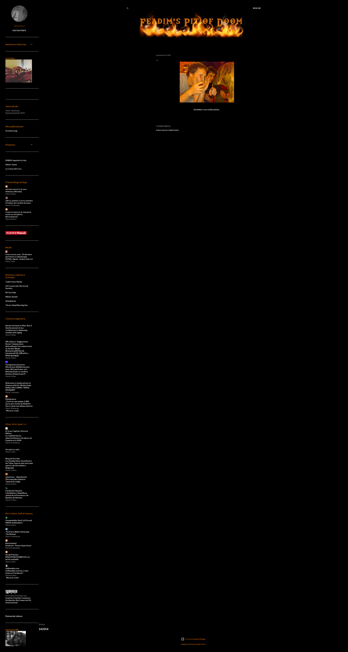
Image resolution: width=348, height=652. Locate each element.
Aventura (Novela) (13, 191)
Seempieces (10, 301)
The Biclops (10, 534)
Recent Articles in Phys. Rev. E (18, 325)
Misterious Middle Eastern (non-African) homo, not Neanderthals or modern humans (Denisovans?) (17, 370)
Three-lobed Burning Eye (16, 305)
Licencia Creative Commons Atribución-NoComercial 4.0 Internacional (18, 600)
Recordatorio (11, 216)
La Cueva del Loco (13, 169)
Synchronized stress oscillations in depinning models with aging (16, 330)
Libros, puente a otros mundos (19, 200)
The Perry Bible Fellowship (17, 532)
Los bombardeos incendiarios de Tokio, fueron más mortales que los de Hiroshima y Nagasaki (19, 464)
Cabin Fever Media (13, 282)
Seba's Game (11, 164)
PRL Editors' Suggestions (16, 341)
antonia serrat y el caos (16, 189)
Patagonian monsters (15, 364)
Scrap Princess (11, 554)
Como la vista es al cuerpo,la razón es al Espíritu (18, 213)
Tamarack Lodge (12, 481)
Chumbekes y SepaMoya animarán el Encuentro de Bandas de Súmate (16, 495)
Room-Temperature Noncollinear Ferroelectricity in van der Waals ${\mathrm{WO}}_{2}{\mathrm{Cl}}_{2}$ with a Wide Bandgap (18, 350)
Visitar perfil (19, 30)
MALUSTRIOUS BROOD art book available (17, 558)
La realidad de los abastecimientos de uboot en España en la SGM (18, 437)
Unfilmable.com (12, 568)
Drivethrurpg (11, 131)
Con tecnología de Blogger (195, 639)
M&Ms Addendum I (14, 522)
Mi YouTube (10, 292)
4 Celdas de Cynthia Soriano (18, 203)
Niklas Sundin (11, 297)
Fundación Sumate (13, 490)
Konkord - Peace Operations (18, 545)
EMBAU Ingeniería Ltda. (16, 160)
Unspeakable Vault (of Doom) (18, 520)
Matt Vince (201, 644)
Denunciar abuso (13, 616)
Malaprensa (10, 399)
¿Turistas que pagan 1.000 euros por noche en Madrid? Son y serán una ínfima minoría (18, 403)
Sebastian (19, 25)
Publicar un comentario (167, 130)
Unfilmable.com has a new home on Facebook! (16, 572)
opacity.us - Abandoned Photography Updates (16, 478)
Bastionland (10, 543)
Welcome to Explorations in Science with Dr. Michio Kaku (18, 384)
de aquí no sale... (12, 449)
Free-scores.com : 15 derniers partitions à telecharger (18, 255)
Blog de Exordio (12, 458)
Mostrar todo (12, 410)
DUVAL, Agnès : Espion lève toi (19, 259)
